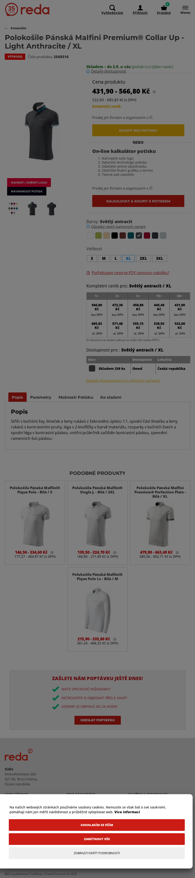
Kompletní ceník (106, 106)
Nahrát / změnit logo (29, 182)
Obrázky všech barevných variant (118, 226)
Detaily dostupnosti (108, 71)
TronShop (35, 874)
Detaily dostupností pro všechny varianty (123, 380)
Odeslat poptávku (97, 720)
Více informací (127, 812)
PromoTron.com (55, 874)
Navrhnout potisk (27, 191)
